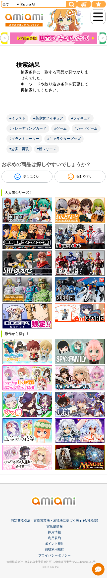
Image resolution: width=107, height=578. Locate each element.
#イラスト (17, 118)
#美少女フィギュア (48, 118)
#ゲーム (60, 128)
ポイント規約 (54, 544)
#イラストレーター (24, 139)
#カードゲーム (86, 128)
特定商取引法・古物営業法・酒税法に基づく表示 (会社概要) (54, 520)
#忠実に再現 (19, 149)
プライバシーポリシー (54, 555)
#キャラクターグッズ (64, 139)
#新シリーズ (46, 149)
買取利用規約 (54, 549)
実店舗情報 (55, 526)
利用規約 (54, 538)
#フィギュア (81, 118)
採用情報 (54, 532)
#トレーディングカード (27, 128)
